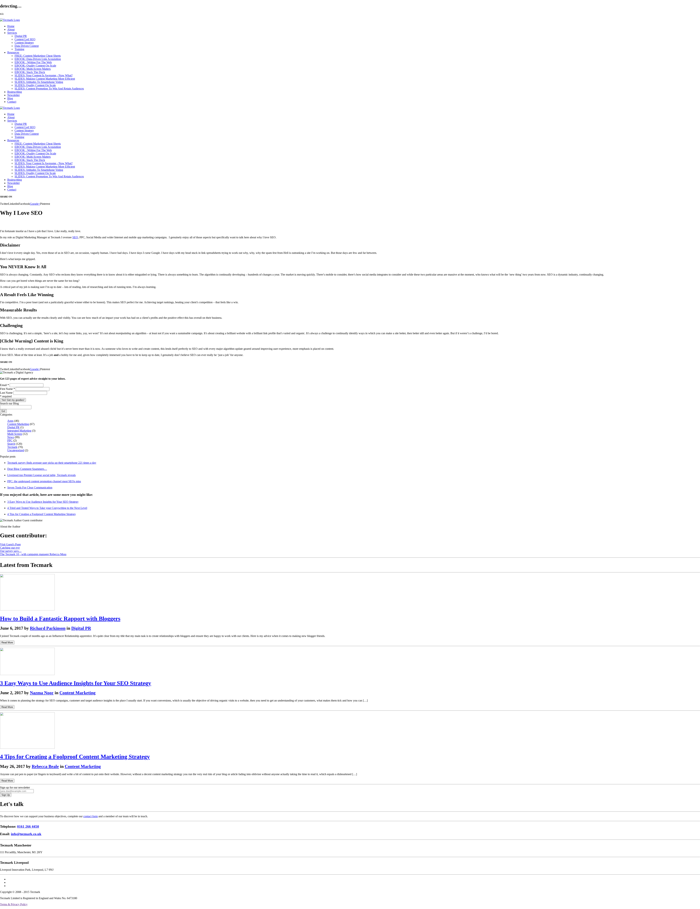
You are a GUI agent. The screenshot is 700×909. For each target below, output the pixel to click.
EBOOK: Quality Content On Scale (35, 65)
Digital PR (21, 36)
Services (12, 32)
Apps (10, 420)
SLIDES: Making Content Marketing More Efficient (45, 78)
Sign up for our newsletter (15, 787)
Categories (6, 414)
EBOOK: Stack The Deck (30, 72)
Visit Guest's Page (10, 544)
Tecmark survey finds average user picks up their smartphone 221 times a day (51, 462)
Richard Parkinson (47, 628)
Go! (3, 411)
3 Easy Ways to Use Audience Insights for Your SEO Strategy (43, 501)
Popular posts (7, 456)
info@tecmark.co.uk (26, 834)
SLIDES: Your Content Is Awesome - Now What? (44, 75)
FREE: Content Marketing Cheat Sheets (38, 55)
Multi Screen (14, 433)
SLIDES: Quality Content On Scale (35, 85)
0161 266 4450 (28, 826)
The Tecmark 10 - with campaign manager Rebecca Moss (33, 554)
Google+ (35, 203)
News (10, 437)
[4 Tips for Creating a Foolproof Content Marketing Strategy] (27, 747)
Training (19, 49)
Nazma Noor (42, 692)
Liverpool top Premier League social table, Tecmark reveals (41, 475)
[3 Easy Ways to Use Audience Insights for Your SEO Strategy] (27, 674)
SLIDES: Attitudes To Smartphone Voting (39, 82)
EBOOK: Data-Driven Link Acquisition (38, 59)
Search (11, 443)
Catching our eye (10, 547)
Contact (11, 101)
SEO (75, 237)
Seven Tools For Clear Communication (29, 487)
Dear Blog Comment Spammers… (27, 468)
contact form (90, 816)
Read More (7, 642)
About (11, 29)
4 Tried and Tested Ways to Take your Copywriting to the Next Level (47, 507)
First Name (7, 388)
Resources (13, 52)
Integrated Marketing (19, 430)
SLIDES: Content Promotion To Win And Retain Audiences (49, 88)
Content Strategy (24, 42)
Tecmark (12, 447)
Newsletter (13, 95)
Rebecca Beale (45, 766)
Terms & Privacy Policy (14, 904)
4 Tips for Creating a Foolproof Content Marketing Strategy (41, 514)
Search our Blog (9, 403)
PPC (10, 440)
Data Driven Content (27, 45)
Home (10, 26)
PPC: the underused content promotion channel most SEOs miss (44, 481)
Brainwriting (14, 91)
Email (4, 385)
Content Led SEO (25, 39)
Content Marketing (18, 424)
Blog (10, 98)
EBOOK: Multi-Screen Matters (33, 68)
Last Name (6, 392)
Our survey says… (11, 551)
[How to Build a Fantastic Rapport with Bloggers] (27, 609)
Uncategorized (15, 450)
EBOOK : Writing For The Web (33, 62)
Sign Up (5, 795)
